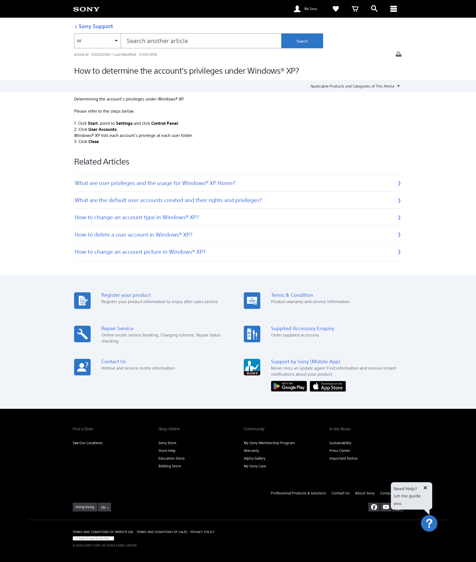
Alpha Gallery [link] (255, 458)
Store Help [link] (166, 450)
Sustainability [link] (340, 443)
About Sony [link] (365, 493)
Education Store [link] (171, 458)
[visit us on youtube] (385, 507)
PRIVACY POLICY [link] (202, 532)
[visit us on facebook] (374, 507)
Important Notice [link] (343, 458)
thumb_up (247, 555)
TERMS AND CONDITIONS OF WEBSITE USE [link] (103, 532)
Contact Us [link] (341, 493)
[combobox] (177, 40)
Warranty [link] (251, 450)
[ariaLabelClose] (393, 9)
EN (103, 507)
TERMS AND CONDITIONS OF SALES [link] (162, 532)
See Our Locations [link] (87, 443)
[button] (435, 538)
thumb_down (291, 555)
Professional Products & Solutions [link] (298, 493)
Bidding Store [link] (169, 466)
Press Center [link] (339, 450)
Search (302, 41)
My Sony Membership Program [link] (269, 443)
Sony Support (96, 26)
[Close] (425, 488)
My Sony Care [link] (255, 466)
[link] (86, 9)
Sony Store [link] (167, 443)
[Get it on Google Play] (290, 385)
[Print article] (398, 55)
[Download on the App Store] (328, 385)
